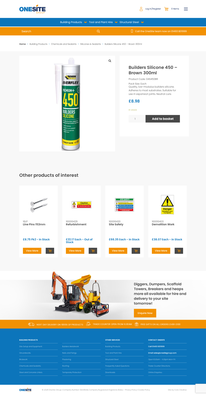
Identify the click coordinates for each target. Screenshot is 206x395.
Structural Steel (129, 22)
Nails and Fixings (69, 353)
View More (32, 250)
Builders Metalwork (70, 346)
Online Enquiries (155, 372)
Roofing (65, 366)
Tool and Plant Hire (101, 22)
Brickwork (23, 359)
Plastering (66, 359)
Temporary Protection (71, 372)
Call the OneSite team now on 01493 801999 (161, 31)
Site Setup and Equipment (30, 346)
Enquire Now (145, 313)
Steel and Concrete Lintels (30, 372)
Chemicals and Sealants (63, 44)
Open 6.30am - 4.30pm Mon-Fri (161, 359)
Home (22, 44)
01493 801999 (158, 346)
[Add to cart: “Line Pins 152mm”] (50, 251)
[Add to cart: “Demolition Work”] (179, 251)
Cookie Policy (144, 390)
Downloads (110, 372)
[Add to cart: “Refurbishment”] (93, 251)
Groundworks (25, 353)
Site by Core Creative (177, 390)
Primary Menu (186, 9)
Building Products (71, 22)
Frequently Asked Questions (117, 366)
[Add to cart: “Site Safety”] (136, 251)
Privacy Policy (131, 390)
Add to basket (163, 119)
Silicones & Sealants (90, 44)
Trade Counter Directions (159, 366)
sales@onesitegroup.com (165, 353)
